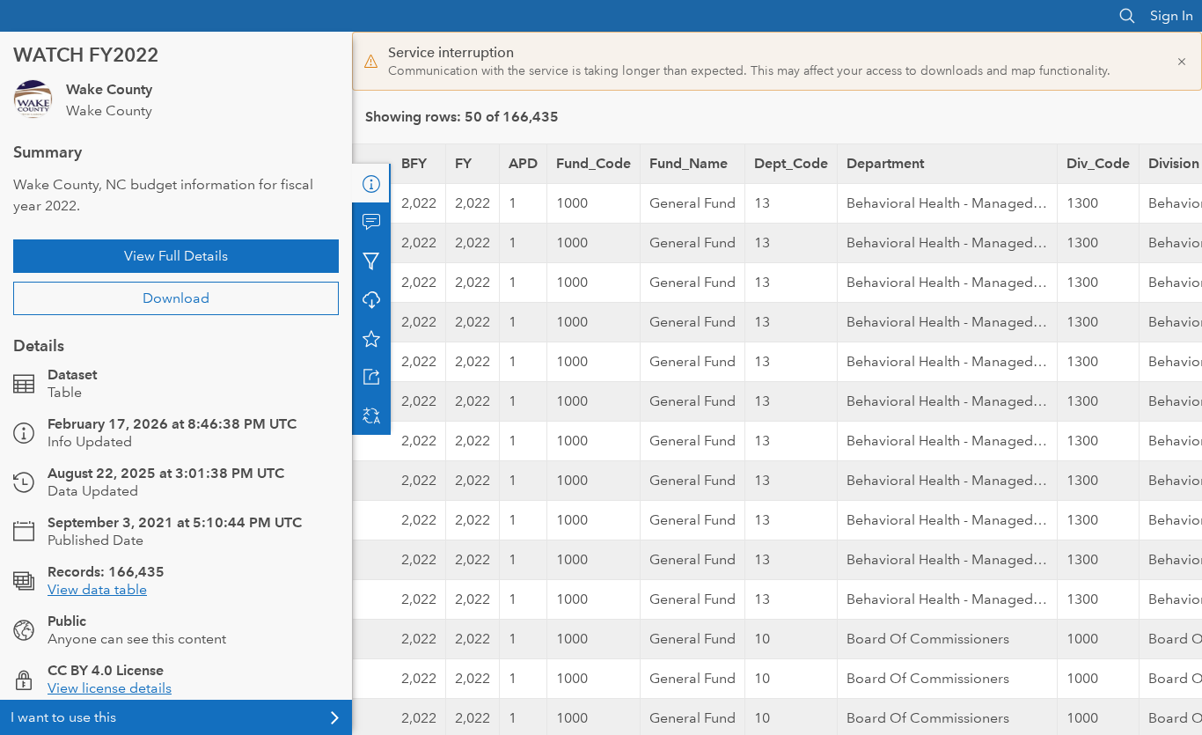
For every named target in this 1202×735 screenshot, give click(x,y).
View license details (110, 688)
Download (176, 298)
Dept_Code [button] (791, 163)
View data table (97, 589)
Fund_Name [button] (688, 163)
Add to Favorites (371, 338)
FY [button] (463, 163)
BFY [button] (414, 163)
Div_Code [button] (1098, 163)
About (371, 183)
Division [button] (1173, 163)
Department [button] (885, 163)
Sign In (1171, 15)
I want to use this (63, 717)
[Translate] (371, 415)
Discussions (371, 221)
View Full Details (176, 255)
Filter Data (371, 260)
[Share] (371, 376)
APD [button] (523, 163)
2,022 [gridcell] (418, 203)
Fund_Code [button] (593, 163)
